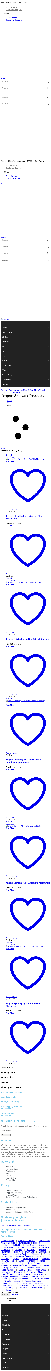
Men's (36, 390)
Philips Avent (36, 1288)
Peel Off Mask (7, 1274)
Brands (4, 327)
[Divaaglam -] (6, 319)
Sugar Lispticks (25, 1270)
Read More (10, 461)
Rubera (4, 1283)
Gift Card (5, 342)
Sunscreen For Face (27, 1261)
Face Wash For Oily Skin (24, 1252)
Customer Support (14, 10)
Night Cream (41, 1270)
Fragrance (5, 356)
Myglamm (18, 1272)
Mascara (8, 1256)
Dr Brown (21, 1247)
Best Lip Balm (24, 1274)
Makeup (4, 361)
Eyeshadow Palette (19, 1254)
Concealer (43, 1245)
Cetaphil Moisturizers (21, 1279)
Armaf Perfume (7, 1285)
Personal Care (6, 379)
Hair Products (24, 1243)
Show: (4, 1068)
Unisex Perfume (7, 1241)
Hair (3, 351)
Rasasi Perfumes (20, 1265)
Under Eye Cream (30, 1258)
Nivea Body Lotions (12, 1281)
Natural (42, 390)
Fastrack (5, 1258)
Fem (21, 1263)
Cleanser (35, 1254)
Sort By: (4, 451)
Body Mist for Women (13, 1267)
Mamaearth (23, 1285)
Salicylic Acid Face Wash (32, 1283)
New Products (7, 332)
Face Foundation (8, 1263)
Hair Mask (5, 1252)
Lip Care (11, 1243)
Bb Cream (31, 1250)
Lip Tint (16, 1258)
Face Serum (6, 1290)
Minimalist (43, 1252)
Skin (3, 346)
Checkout (14, 1294)
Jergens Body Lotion (33, 1281)
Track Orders (11, 7)
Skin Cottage (9, 1288)
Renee (42, 1261)
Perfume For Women (26, 1241)
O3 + (39, 1256)
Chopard (4, 1265)
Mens (4, 370)
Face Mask (8, 1247)
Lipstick (4, 1245)
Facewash (5, 1272)
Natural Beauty (7, 375)
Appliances (5, 384)
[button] (25, 14)
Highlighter (16, 1245)
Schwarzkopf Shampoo (36, 1272)
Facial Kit (18, 1250)
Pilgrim (47, 1254)
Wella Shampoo (7, 1270)
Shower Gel (9, 1261)
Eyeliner (42, 1250)
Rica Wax (46, 1258)
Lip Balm (37, 1243)
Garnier (25, 1276)
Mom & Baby (6, 365)
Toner (4, 1254)
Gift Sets (5, 337)
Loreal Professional (24, 1256)
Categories (5, 323)
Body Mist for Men (34, 1267)
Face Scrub (38, 1274)
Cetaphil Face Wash (9, 1276)
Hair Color (23, 1288)
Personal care (6, 392)
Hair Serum (30, 1245)
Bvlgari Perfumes (35, 1263)
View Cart (5, 1294)
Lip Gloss (33, 1247)
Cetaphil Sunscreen (40, 1285)
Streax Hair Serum (41, 1279)
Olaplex (46, 1265)
